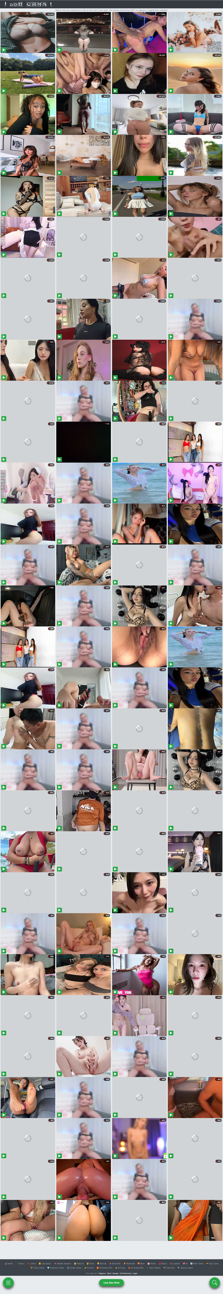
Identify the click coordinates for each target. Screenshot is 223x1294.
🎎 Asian (9, 1263)
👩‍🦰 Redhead (129, 1263)
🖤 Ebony (19, 1263)
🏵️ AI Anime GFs (104, 1268)
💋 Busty (163, 1263)
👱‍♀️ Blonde (101, 1263)
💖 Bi (185, 1263)
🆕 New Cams (196, 1263)
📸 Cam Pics (169, 1268)
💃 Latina (31, 1263)
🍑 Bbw (141, 1263)
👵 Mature (79, 1263)
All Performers (125, 1273)
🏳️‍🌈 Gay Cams (212, 1263)
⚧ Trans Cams (37, 1268)
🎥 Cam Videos (153, 1268)
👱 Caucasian (45, 1263)
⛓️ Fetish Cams (74, 1268)
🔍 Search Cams (185, 1268)
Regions (102, 1273)
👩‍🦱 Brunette (115, 1263)
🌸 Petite (151, 1263)
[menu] (8, 1282)
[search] (214, 1282)
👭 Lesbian (175, 1263)
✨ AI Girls (89, 1268)
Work (109, 1273)
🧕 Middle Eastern (62, 1263)
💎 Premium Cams (55, 1268)
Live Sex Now (112, 1282)
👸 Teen (90, 1263)
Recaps (115, 1273)
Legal (135, 1273)
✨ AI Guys (120, 1268)
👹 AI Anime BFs (136, 1268)
